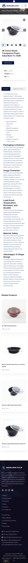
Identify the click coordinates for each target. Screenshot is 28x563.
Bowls (16, 10)
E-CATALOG (7, 509)
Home (3, 10)
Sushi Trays (6, 515)
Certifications (7, 498)
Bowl (8, 76)
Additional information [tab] (18, 88)
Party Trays (6, 526)
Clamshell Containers (9, 520)
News (5, 504)
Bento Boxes (7, 518)
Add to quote (8, 63)
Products (9, 10)
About (5, 495)
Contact (5, 507)
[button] (24, 30)
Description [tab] (6, 88)
